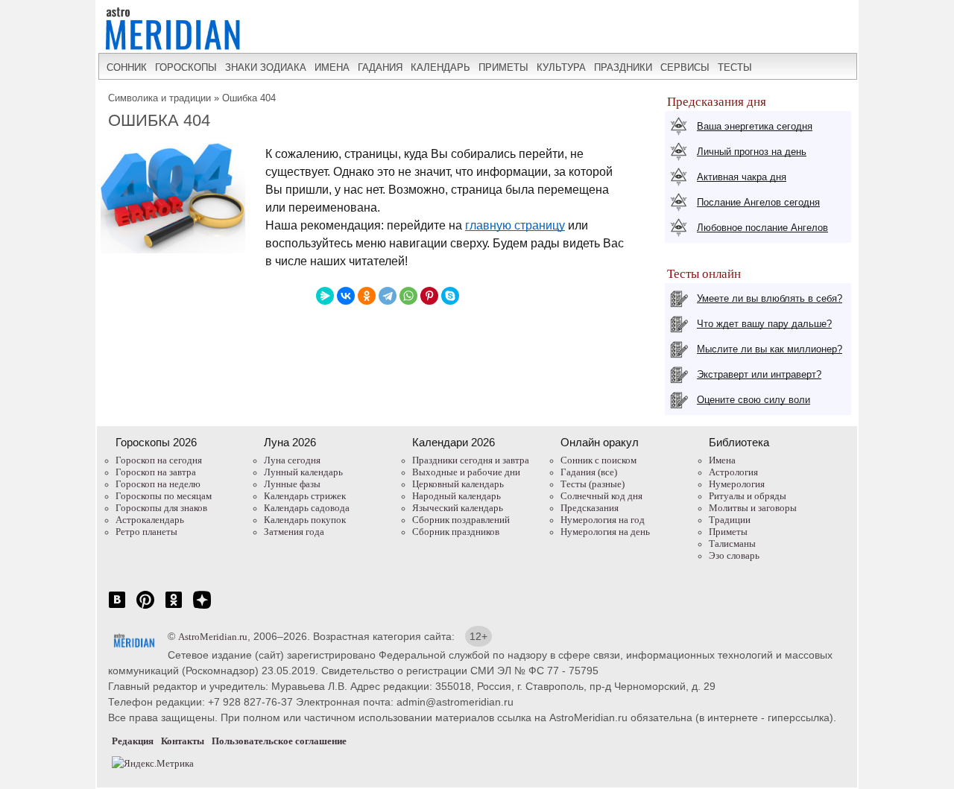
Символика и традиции (159, 98)
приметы (503, 67)
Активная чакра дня (741, 177)
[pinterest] (145, 607)
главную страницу (515, 225)
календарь (440, 67)
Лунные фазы (292, 483)
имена (332, 67)
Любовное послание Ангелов (762, 227)
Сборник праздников (455, 531)
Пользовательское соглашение (279, 741)
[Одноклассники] (367, 296)
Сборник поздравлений (461, 519)
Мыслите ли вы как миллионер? (769, 349)
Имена (722, 460)
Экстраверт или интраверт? (759, 374)
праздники (623, 67)
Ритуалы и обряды (747, 495)
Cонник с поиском (598, 460)
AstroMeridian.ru (212, 636)
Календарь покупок (305, 519)
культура (561, 67)
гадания (380, 67)
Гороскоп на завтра (156, 472)
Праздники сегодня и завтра (470, 460)
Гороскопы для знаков (161, 507)
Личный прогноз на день (751, 151)
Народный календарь (456, 495)
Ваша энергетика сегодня (754, 126)
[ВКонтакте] (346, 296)
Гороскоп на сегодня (159, 460)
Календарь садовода (307, 507)
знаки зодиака (265, 67)
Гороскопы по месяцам (164, 495)
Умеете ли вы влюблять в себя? (769, 298)
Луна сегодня (292, 460)
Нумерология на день (605, 531)
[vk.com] (117, 607)
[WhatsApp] (408, 296)
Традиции (730, 519)
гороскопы (186, 67)
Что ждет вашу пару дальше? (764, 323)
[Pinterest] (429, 296)
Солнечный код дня (601, 495)
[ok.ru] (173, 607)
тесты (735, 67)
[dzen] (202, 607)
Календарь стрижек (305, 495)
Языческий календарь (457, 507)
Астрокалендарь (150, 519)
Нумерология (737, 483)
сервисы (685, 67)
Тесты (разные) (592, 483)
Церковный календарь (458, 483)
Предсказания (589, 507)
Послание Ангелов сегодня (758, 202)
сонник (127, 67)
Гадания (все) (588, 472)
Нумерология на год (602, 519)
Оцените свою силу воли (753, 399)
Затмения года (294, 531)
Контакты (182, 741)
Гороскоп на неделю (158, 483)
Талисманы (732, 543)
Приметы (728, 531)
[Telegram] (388, 296)
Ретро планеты (146, 531)
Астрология (733, 472)
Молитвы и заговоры (753, 507)
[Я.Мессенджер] (325, 296)
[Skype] (450, 296)
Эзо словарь (734, 555)
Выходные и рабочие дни (466, 472)
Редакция (133, 741)
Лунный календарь (303, 472)
